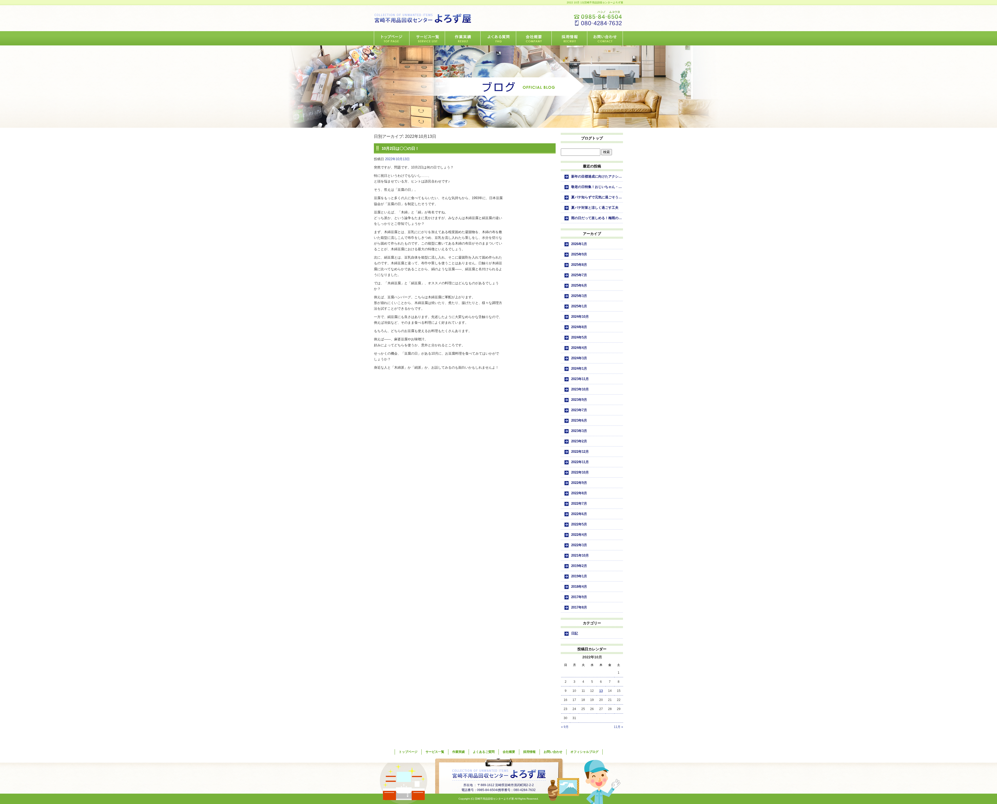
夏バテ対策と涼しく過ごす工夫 (594, 208)
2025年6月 (579, 285)
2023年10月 (580, 389)
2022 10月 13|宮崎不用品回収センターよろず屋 (595, 2)
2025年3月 (579, 296)
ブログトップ (592, 138)
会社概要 (534, 38)
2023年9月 (579, 400)
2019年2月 (579, 566)
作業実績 (463, 38)
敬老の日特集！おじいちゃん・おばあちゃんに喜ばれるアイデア (597, 187)
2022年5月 (579, 524)
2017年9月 (579, 597)
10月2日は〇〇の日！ (400, 148)
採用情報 (569, 38)
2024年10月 (580, 317)
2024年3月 (579, 358)
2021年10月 (580, 555)
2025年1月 (579, 306)
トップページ (391, 38)
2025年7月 (579, 275)
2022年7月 (579, 503)
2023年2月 (579, 441)
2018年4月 (579, 587)
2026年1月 (579, 244)
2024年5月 (579, 337)
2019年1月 (579, 576)
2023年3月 (579, 431)
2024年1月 (579, 368)
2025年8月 (579, 265)
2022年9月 (579, 483)
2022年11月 (580, 462)
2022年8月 (579, 493)
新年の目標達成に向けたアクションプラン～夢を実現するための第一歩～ (597, 176)
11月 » (618, 727)
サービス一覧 (427, 38)
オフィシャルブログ (584, 752)
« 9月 (565, 727)
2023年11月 (580, 379)
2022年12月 (580, 452)
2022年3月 (579, 545)
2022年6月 (579, 514)
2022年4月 (579, 535)
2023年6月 (579, 420)
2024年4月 (579, 348)
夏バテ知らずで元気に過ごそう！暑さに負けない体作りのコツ (597, 197)
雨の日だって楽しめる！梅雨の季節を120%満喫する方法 (597, 218)
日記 (574, 633)
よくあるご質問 (498, 38)
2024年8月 (579, 327)
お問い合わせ (605, 38)
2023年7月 (579, 410)
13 (601, 691)
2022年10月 (580, 472)
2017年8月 (579, 607)
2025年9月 (579, 254)
